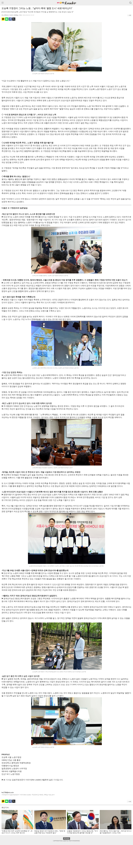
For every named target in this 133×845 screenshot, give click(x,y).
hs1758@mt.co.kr (8, 792)
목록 (130, 801)
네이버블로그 (6, 19)
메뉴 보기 (2, 3)
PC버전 (66, 838)
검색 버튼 (130, 2)
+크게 (130, 15)
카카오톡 (3, 19)
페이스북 (10, 19)
